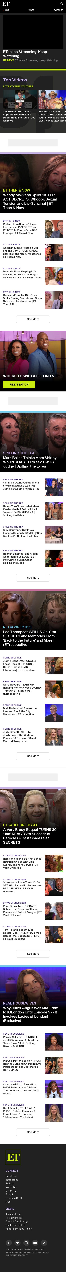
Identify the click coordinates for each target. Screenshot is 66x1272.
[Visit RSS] (44, 1243)
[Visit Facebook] (9, 1243)
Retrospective (17, 627)
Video (31, 10)
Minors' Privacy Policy (19, 1229)
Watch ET (58, 10)
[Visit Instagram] (26, 1243)
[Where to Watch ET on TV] (33, 361)
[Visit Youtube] (35, 1243)
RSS (8, 1202)
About (9, 1194)
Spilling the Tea (19, 453)
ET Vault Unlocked (21, 825)
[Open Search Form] (61, 4)
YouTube (11, 1187)
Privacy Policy (14, 1218)
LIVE (7, 10)
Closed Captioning (17, 1221)
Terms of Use (13, 1214)
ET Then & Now (16, 190)
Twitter (10, 1183)
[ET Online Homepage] (7, 4)
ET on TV (11, 1191)
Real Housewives (19, 1003)
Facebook (11, 1176)
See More (33, 319)
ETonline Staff (14, 1198)
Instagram (12, 1180)
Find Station (19, 385)
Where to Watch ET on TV (28, 376)
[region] (33, 32)
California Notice (15, 1225)
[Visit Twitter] (17, 1243)
